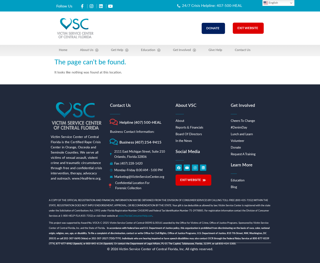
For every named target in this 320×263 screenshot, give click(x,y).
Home (63, 50)
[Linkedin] (203, 168)
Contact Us (242, 50)
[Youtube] (187, 168)
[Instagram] (195, 168)
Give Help (215, 50)
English (273, 2)
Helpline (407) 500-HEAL (140, 122)
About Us (86, 50)
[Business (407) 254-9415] (113, 141)
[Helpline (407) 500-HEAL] (113, 122)
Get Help (117, 50)
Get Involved (182, 50)
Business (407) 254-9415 (140, 142)
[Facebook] (179, 168)
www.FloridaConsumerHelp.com (135, 216)
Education (148, 50)
